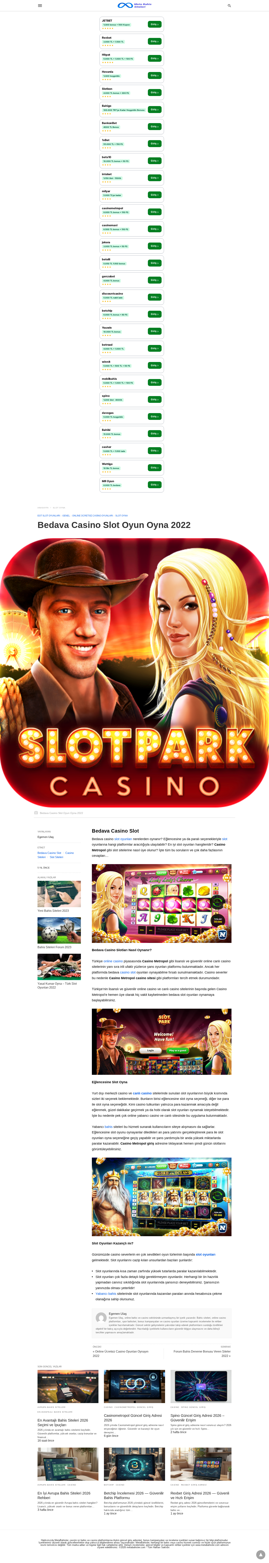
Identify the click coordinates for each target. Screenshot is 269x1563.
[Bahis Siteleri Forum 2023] (59, 930)
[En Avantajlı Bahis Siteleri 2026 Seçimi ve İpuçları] (68, 1386)
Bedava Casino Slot (49, 852)
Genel (66, 515)
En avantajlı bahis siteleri (55, 1412)
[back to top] (260, 1554)
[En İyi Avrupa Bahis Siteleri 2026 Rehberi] (68, 1464)
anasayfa (43, 508)
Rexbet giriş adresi (194, 1485)
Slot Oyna (59, 508)
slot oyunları (123, 839)
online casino (113, 961)
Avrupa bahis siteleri (52, 1407)
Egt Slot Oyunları (49, 515)
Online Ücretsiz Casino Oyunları (92, 515)
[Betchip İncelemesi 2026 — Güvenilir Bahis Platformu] (134, 1464)
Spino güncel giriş (193, 1407)
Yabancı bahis (106, 1294)
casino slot (128, 972)
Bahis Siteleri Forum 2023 (54, 947)
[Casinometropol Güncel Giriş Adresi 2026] (134, 1386)
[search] (229, 5)
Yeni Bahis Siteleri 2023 (53, 910)
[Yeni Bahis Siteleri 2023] (59, 894)
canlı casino (142, 1093)
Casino (108, 1407)
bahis (109, 1127)
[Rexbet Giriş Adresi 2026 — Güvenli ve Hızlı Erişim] (201, 1464)
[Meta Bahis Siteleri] (134, 5)
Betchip (109, 1485)
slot (224, 839)
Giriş (154, 24)
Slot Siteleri (56, 857)
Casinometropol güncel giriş (134, 1407)
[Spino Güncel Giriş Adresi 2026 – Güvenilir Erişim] (201, 1386)
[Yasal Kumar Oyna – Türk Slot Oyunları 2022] (59, 967)
